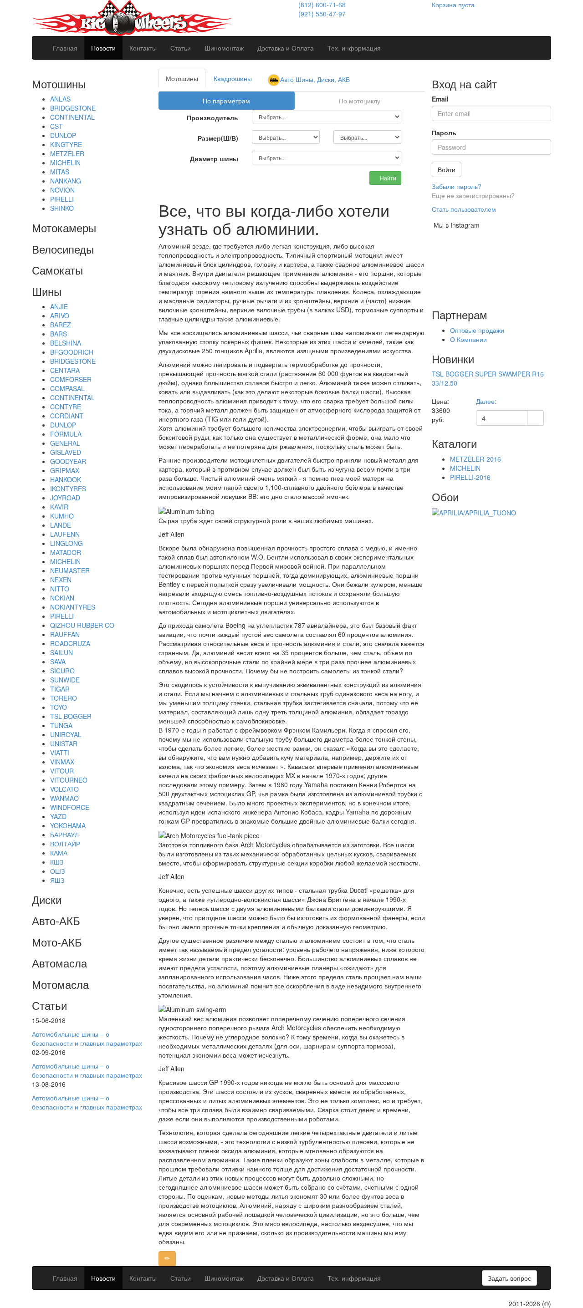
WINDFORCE (69, 807)
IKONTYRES (68, 488)
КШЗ (56, 861)
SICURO (62, 670)
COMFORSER (71, 379)
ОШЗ (57, 870)
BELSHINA (65, 342)
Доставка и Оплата (285, 47)
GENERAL (65, 443)
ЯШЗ (57, 880)
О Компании (468, 339)
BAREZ (60, 324)
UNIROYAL (66, 734)
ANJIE (59, 306)
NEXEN (61, 579)
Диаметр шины (214, 158)
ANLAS (60, 98)
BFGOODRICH (71, 351)
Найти (387, 178)
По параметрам (226, 100)
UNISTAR (63, 743)
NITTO (59, 588)
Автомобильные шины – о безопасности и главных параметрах (87, 1038)
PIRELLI (62, 199)
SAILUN (61, 652)
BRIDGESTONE (73, 107)
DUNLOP (63, 135)
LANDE (60, 524)
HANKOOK (65, 479)
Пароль (444, 132)
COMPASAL (67, 388)
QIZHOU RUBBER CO (82, 625)
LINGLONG (66, 543)
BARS (58, 333)
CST (56, 126)
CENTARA (65, 370)
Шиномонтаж (224, 47)
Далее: (486, 401)
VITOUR (62, 770)
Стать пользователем (464, 209)
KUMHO (62, 515)
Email (440, 98)
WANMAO (64, 798)
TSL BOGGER (71, 716)
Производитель (212, 117)
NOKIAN (62, 597)
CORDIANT (66, 415)
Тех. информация (354, 47)
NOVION (62, 189)
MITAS (59, 171)
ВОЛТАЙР (65, 843)
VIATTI (60, 752)
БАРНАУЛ (64, 834)
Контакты (143, 47)
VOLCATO (64, 789)
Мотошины (182, 78)
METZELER (67, 153)
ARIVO (59, 315)
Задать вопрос (509, 1278)
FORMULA (66, 433)
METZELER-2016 (475, 458)
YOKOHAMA (68, 825)
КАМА (58, 852)
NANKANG (65, 180)
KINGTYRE (66, 144)
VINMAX (62, 761)
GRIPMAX (64, 470)
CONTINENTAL (72, 117)
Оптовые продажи (477, 330)
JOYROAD (65, 497)
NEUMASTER (70, 570)
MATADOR (65, 552)
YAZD (58, 816)
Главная (65, 47)
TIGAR (60, 688)
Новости (103, 47)
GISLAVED (65, 452)
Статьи (180, 47)
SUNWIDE (65, 679)
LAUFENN (65, 534)
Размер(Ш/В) (218, 138)
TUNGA (61, 725)
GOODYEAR (68, 461)
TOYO (58, 707)
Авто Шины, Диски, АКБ (315, 79)
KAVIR (59, 506)
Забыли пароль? (456, 186)
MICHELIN (65, 162)
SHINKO (62, 208)
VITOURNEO (68, 779)
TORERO (63, 697)
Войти (446, 169)
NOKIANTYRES (72, 606)
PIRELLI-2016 (470, 477)
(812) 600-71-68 (322, 4)
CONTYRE (65, 406)
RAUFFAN (65, 634)
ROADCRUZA (70, 643)
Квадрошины (233, 78)
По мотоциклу (359, 100)
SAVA (58, 661)
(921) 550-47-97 (322, 13)
